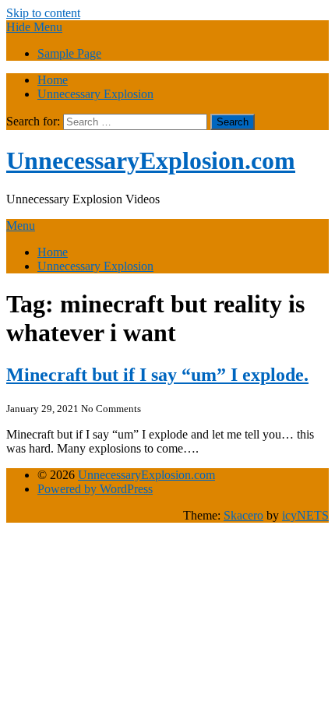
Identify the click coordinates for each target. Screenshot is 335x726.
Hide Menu (34, 26)
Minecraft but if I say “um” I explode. (157, 375)
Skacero (243, 515)
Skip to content (43, 12)
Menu (20, 225)
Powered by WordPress (95, 488)
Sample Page (69, 53)
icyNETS (305, 515)
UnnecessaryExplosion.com (150, 160)
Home (52, 79)
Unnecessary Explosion (95, 93)
